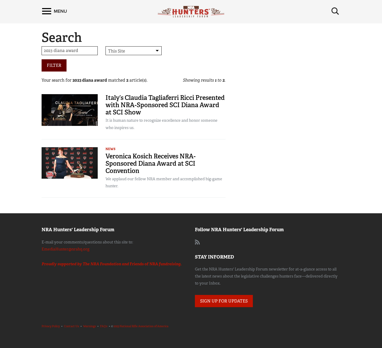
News (110, 149)
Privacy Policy (51, 326)
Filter (54, 65)
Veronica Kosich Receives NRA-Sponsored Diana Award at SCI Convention (151, 163)
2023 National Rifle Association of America (141, 326)
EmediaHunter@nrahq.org (65, 249)
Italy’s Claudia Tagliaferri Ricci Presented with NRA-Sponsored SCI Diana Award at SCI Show (165, 105)
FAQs (103, 326)
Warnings (89, 326)
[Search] (335, 11)
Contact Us (71, 326)
